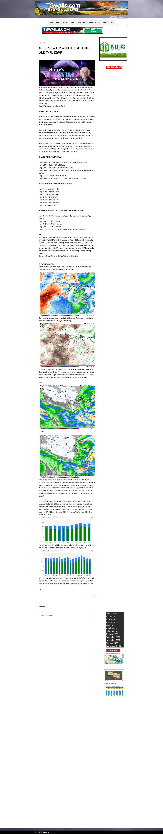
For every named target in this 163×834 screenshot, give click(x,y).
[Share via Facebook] (40, 590)
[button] (57, 22)
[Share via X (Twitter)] (45, 590)
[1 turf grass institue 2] (113, 49)
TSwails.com (63, 5)
